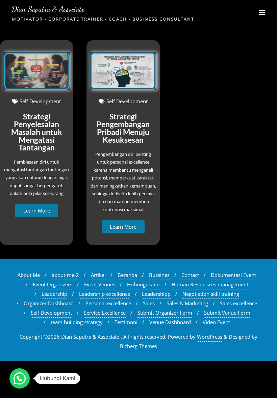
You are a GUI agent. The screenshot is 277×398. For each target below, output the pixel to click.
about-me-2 (65, 275)
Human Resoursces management (210, 284)
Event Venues (99, 284)
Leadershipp (156, 293)
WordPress (209, 336)
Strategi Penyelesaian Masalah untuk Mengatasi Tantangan (36, 132)
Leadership (54, 293)
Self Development (51, 312)
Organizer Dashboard (49, 303)
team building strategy (77, 322)
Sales (149, 303)
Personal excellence (108, 303)
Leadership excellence (104, 293)
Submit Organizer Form (164, 312)
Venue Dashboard (170, 322)
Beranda (127, 275)
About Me (29, 275)
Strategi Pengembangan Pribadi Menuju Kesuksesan (123, 128)
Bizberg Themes (138, 346)
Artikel (98, 275)
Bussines (159, 275)
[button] (19, 378)
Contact (190, 275)
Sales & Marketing (187, 303)
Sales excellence (238, 303)
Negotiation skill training (210, 293)
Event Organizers (52, 284)
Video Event (216, 322)
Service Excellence (105, 312)
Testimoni (126, 322)
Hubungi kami (143, 284)
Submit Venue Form (227, 312)
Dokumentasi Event (233, 275)
